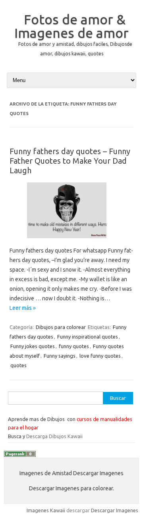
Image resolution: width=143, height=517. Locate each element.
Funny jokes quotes (32, 346)
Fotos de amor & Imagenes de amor (71, 26)
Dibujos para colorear (61, 327)
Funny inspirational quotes (87, 336)
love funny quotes (100, 355)
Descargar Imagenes (114, 510)
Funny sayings (59, 355)
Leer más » (23, 308)
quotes (18, 365)
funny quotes (74, 346)
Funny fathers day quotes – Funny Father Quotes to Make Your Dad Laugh (70, 161)
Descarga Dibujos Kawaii (54, 436)
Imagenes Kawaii (46, 510)
